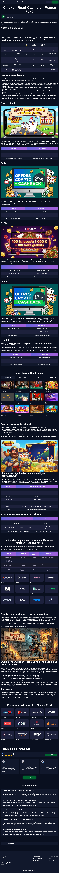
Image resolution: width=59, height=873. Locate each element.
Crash (36, 377)
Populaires (6, 377)
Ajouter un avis (51, 754)
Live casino (21, 377)
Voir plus (29, 777)
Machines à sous (50, 377)
